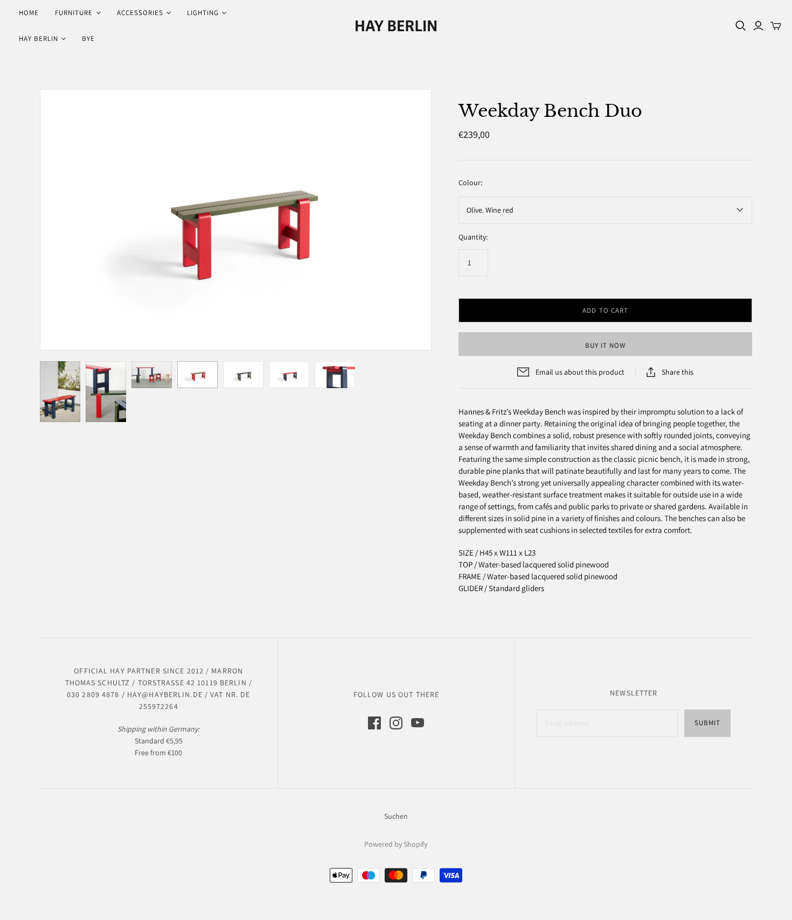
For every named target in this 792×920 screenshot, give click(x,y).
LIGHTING (203, 12)
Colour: (470, 182)
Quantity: (473, 237)
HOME (29, 12)
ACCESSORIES (140, 12)
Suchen (396, 816)
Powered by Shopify (395, 844)
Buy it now (605, 345)
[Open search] (740, 25)
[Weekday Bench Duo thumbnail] (60, 391)
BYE (88, 38)
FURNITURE (74, 12)
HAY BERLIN (38, 38)
